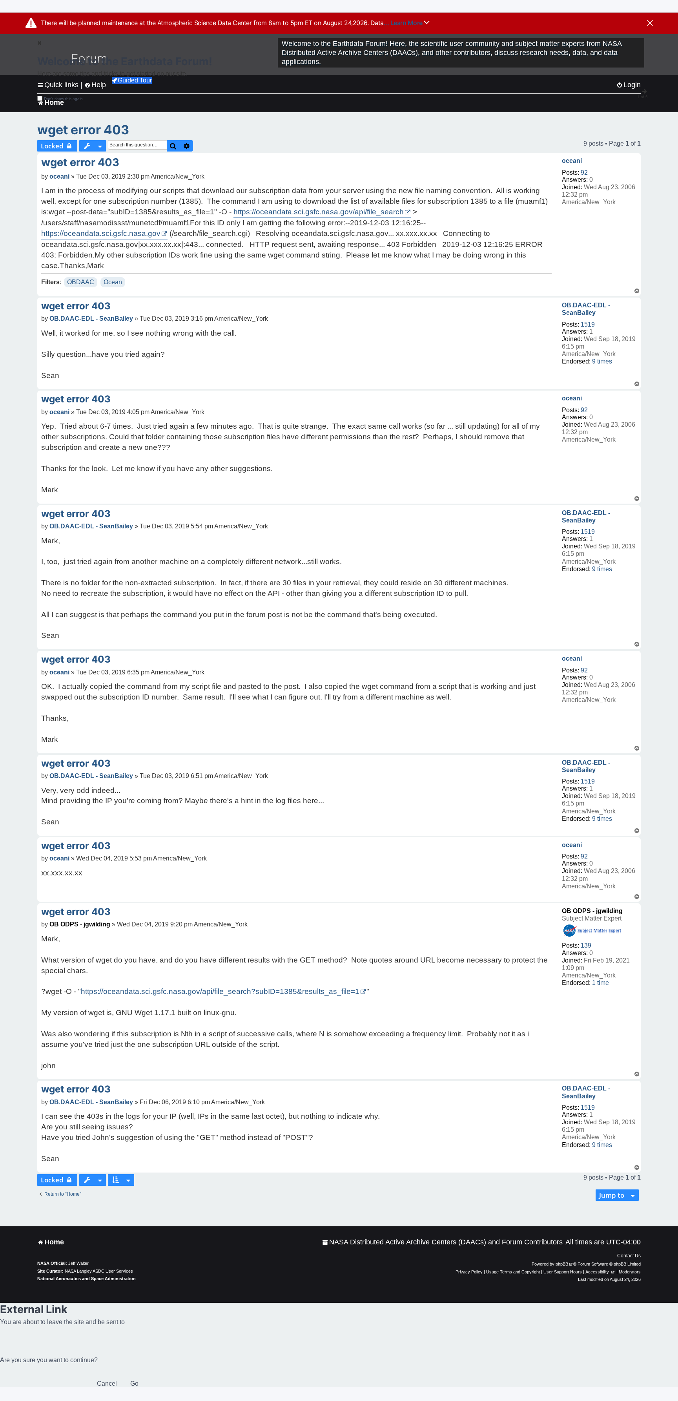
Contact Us (629, 1256)
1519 (588, 324)
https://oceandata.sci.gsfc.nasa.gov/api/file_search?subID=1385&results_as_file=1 (220, 991)
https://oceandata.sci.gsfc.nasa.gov (100, 233)
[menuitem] (442, 1242)
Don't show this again (63, 99)
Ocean (113, 282)
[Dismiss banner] (650, 23)
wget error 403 (83, 129)
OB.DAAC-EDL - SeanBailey (586, 309)
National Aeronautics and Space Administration (86, 1278)
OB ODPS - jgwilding (592, 911)
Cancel (107, 1383)
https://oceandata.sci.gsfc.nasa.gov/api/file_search (318, 212)
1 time (600, 982)
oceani (572, 160)
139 (586, 945)
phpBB (562, 1264)
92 (584, 172)
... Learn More (404, 23)
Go (134, 1383)
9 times (602, 361)
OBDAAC (80, 282)
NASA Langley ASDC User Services (99, 1271)
